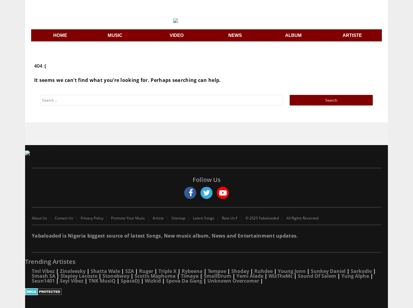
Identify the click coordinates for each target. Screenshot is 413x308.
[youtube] (223, 193)
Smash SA (43, 276)
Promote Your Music (128, 218)
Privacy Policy (92, 218)
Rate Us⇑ (230, 218)
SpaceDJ (130, 280)
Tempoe (217, 271)
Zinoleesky (73, 271)
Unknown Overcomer (233, 280)
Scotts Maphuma (155, 276)
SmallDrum (217, 276)
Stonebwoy (115, 276)
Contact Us (64, 218)
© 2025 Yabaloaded (262, 218)
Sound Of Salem (317, 276)
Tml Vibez (43, 271)
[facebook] (190, 193)
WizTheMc (280, 276)
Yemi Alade (249, 276)
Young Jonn (292, 271)
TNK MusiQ (102, 280)
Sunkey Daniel (328, 271)
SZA (129, 271)
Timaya (190, 276)
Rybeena (192, 271)
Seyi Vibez (71, 280)
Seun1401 (43, 280)
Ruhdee (263, 271)
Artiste (158, 218)
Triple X (167, 271)
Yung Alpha (355, 276)
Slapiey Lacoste (78, 276)
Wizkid (153, 280)
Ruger (146, 271)
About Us (39, 218)
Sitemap (178, 218)
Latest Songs (203, 218)
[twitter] (206, 193)
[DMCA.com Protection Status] (206, 291)
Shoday (240, 271)
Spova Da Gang (184, 280)
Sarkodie (361, 271)
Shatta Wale (105, 271)
